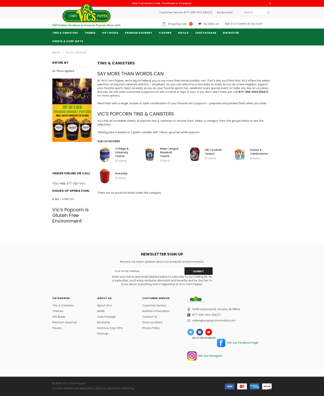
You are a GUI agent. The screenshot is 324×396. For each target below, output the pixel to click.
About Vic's (104, 305)
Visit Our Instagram (210, 356)
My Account (225, 12)
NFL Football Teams (213, 152)
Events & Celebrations (259, 152)
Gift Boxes (58, 317)
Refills (101, 311)
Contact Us (149, 317)
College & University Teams (122, 152)
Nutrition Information (156, 311)
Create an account (249, 24)
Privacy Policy (151, 328)
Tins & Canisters (65, 33)
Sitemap (102, 334)
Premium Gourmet (64, 322)
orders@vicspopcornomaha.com (214, 320)
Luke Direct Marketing (120, 388)
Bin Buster (103, 322)
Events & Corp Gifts (67, 41)
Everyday (121, 173)
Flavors (56, 328)
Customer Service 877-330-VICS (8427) (185, 12)
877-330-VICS (76, 183)
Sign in (229, 24)
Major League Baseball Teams (169, 152)
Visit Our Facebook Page (242, 343)
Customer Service (154, 305)
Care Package (106, 317)
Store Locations (152, 322)
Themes (90, 33)
